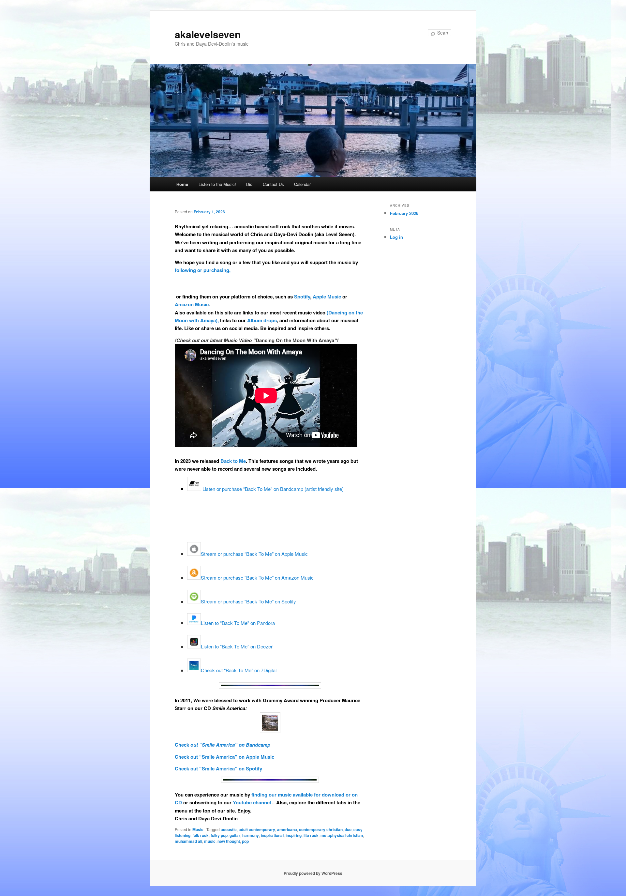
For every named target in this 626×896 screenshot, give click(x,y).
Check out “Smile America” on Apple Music (224, 756)
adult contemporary (257, 829)
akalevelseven (208, 34)
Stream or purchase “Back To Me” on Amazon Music (257, 577)
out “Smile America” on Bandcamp (229, 744)
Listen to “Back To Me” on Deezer (237, 646)
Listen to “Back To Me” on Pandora (238, 622)
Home (182, 184)
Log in (396, 237)
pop (245, 841)
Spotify (302, 296)
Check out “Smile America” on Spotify (218, 768)
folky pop (219, 835)
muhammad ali (188, 841)
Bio (249, 184)
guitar (235, 835)
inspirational (272, 835)
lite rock (311, 835)
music (210, 841)
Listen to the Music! (217, 184)
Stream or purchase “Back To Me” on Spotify (248, 601)
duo (348, 829)
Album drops (262, 320)
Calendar (302, 184)
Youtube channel (252, 802)
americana (287, 829)
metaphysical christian (341, 835)
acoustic (229, 829)
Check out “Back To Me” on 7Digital (238, 670)
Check (182, 744)
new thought (228, 841)
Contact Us (273, 184)
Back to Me (233, 460)
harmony (250, 835)
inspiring (294, 835)
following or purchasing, (203, 270)
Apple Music (327, 296)
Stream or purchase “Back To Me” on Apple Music (254, 553)
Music (197, 829)
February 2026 (404, 213)
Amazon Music (192, 304)
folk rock (200, 835)
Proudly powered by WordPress (313, 873)
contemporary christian (321, 829)
